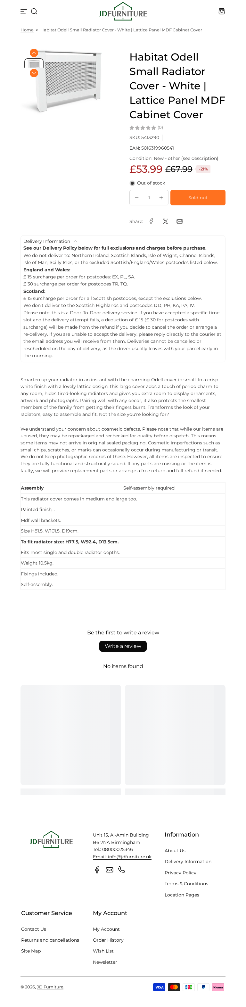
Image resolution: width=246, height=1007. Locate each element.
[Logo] (123, 11)
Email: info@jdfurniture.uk (122, 857)
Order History (108, 940)
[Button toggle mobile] (24, 11)
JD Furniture (50, 987)
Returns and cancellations (50, 940)
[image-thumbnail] (34, 65)
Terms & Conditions (186, 884)
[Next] (34, 73)
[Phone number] (122, 870)
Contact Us (33, 929)
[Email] (109, 870)
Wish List (103, 951)
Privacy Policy (180, 873)
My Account (106, 929)
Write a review (123, 646)
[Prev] (34, 53)
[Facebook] (97, 870)
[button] (33, 11)
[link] (151, 221)
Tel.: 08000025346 (113, 849)
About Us (175, 851)
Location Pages (182, 895)
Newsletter (105, 962)
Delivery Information (188, 861)
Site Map (31, 951)
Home (27, 30)
